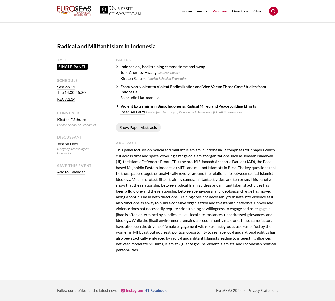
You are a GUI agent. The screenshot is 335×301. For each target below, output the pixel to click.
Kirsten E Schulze (71, 119)
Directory (240, 11)
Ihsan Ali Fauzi (132, 111)
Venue (202, 11)
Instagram (134, 290)
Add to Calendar (71, 171)
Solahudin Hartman (136, 97)
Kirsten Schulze (133, 78)
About (258, 11)
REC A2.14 (66, 99)
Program (219, 11)
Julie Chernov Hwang (138, 72)
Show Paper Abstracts (138, 127)
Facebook (158, 290)
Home (186, 11)
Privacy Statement (263, 290)
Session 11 (66, 86)
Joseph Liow (67, 143)
